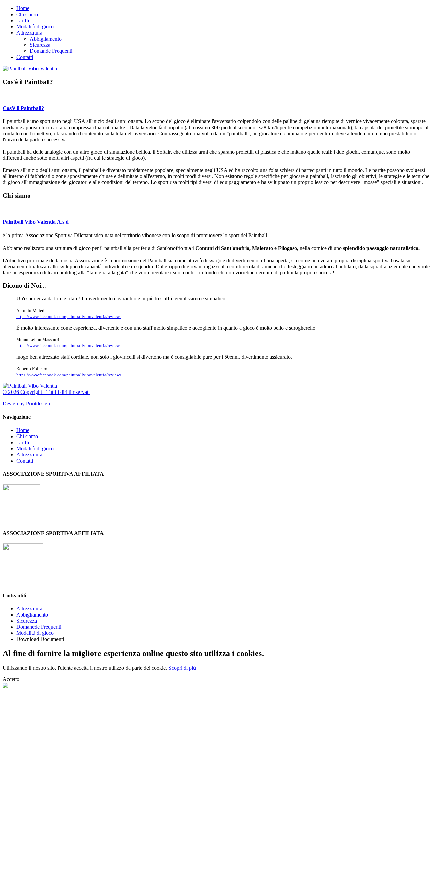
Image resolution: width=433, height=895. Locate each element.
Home (22, 8)
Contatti (24, 57)
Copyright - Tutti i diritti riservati (55, 392)
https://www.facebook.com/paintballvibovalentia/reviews (68, 316)
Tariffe (23, 20)
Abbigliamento (46, 39)
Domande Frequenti (51, 51)
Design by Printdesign (26, 403)
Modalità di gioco (35, 26)
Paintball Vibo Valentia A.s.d (36, 222)
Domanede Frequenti (38, 627)
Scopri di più (182, 668)
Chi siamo (27, 14)
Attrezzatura (29, 33)
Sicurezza (40, 45)
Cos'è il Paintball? (23, 108)
